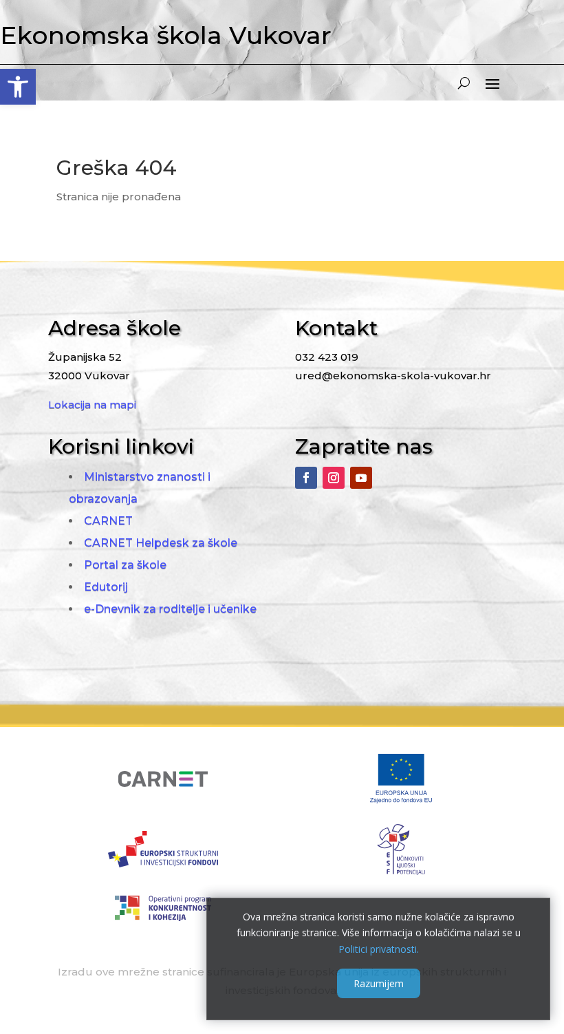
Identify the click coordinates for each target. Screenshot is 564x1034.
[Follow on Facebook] (306, 478)
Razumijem (379, 983)
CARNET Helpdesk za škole (160, 542)
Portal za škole (125, 564)
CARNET (108, 520)
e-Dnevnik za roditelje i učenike (170, 608)
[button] (18, 87)
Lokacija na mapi (92, 404)
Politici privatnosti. (378, 949)
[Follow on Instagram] (334, 478)
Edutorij (106, 586)
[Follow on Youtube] (361, 478)
